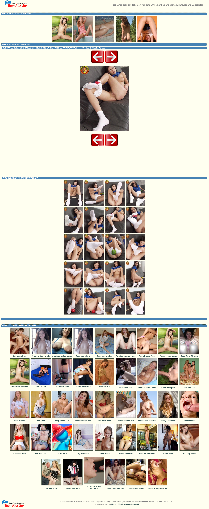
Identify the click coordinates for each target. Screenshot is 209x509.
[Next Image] (111, 63)
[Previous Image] (97, 63)
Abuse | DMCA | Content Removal (125, 504)
